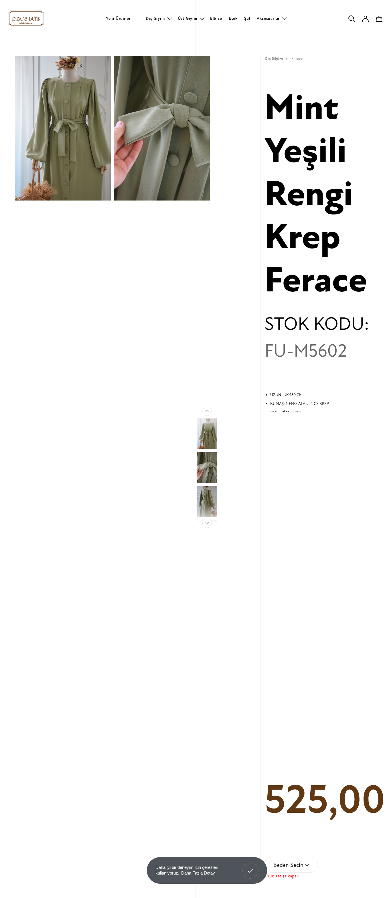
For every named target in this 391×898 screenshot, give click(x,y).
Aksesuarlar (268, 18)
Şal (247, 18)
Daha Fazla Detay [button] (198, 873)
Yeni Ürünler (118, 18)
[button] (207, 523)
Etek (233, 18)
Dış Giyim (155, 18)
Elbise (216, 18)
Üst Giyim (187, 18)
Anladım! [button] (250, 866)
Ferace (297, 58)
